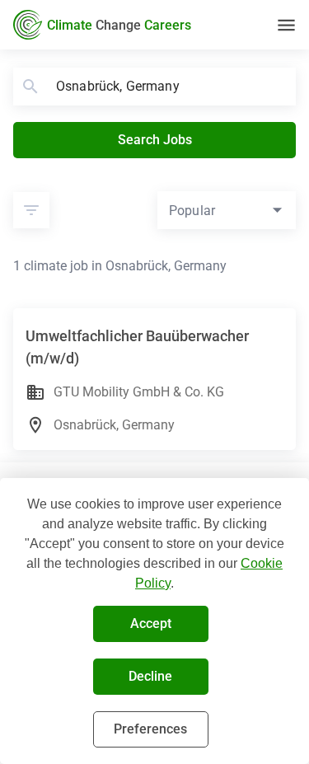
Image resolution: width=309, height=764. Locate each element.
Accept (150, 623)
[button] (31, 210)
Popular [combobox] (192, 210)
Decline (150, 676)
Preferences (150, 729)
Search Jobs (155, 140)
